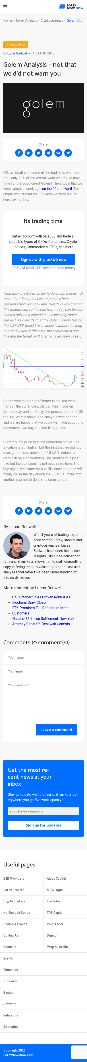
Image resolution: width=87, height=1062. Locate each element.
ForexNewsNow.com (18, 1055)
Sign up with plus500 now (43, 259)
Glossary (10, 981)
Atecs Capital (56, 878)
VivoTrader (55, 924)
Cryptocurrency (16, 45)
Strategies (11, 1027)
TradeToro (54, 901)
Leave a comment (56, 730)
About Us (9, 947)
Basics (8, 992)
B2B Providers (14, 878)
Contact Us (11, 935)
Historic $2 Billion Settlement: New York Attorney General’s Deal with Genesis (43, 621)
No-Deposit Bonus (16, 912)
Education (10, 970)
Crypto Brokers (14, 901)
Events (8, 958)
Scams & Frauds (15, 924)
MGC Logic (55, 890)
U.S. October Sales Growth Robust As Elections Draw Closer (41, 600)
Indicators (11, 1015)
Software (10, 1004)
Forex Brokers (13, 890)
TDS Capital (55, 912)
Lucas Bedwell (17, 53)
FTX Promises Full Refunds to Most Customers (40, 610)
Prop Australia (57, 947)
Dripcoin (53, 935)
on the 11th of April (57, 189)
